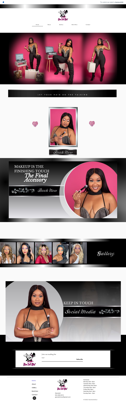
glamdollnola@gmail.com (63, 397)
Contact (34, 395)
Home (34, 381)
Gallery (34, 388)
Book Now (35, 391)
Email (43, 357)
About (34, 384)
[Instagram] (34, 398)
